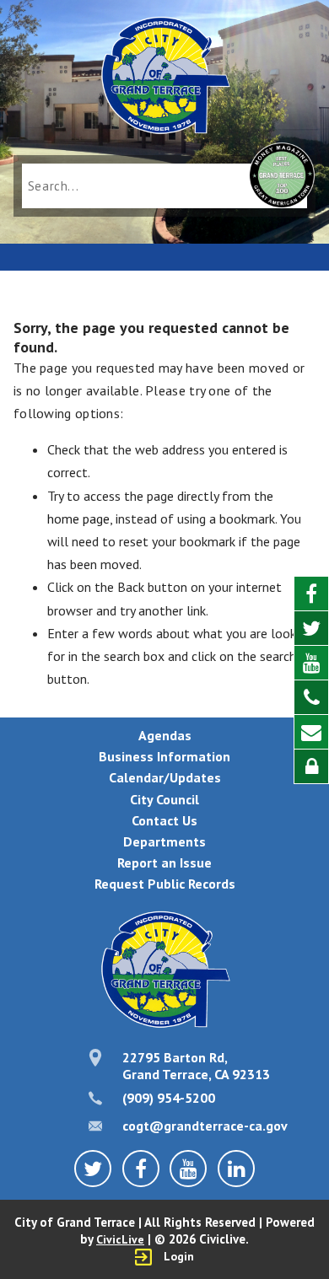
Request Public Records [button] (164, 883)
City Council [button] (164, 799)
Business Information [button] (164, 756)
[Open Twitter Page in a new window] (311, 628)
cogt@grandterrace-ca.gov (205, 1125)
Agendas (164, 735)
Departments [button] (164, 841)
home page (78, 518)
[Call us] (311, 697)
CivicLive (120, 1239)
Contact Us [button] (164, 820)
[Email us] (311, 732)
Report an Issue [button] (164, 862)
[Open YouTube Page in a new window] (311, 663)
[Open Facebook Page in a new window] (311, 594)
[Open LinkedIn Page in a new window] (236, 1168)
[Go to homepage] (164, 77)
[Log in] (311, 766)
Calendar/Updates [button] (165, 777)
